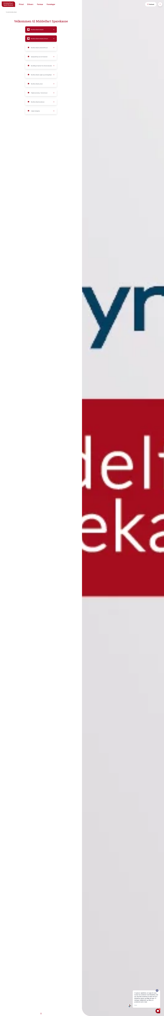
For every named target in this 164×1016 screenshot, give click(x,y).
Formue (40, 4)
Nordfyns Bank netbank (37, 29)
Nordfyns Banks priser (37, 84)
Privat (21, 4)
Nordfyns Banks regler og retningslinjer (41, 74)
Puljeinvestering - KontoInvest (39, 93)
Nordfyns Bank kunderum (37, 102)
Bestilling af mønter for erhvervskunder (41, 65)
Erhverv (30, 4)
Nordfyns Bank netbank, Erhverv (39, 38)
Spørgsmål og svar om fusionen (39, 56)
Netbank (151, 4)
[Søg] (160, 4)
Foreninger (51, 4)
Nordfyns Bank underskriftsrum (39, 47)
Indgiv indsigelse (35, 111)
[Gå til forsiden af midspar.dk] (8, 4)
